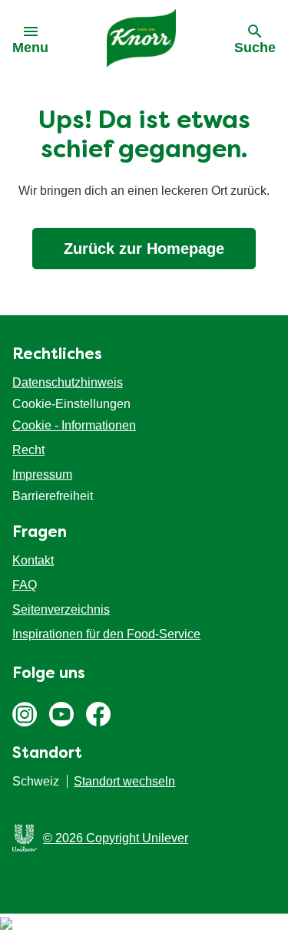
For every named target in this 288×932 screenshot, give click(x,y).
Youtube (61, 714)
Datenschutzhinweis (67, 382)
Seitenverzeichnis (61, 609)
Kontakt (33, 560)
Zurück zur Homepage (144, 248)
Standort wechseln (124, 781)
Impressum (42, 474)
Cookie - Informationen (74, 425)
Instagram (24, 714)
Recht (28, 449)
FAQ (24, 584)
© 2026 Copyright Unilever (115, 838)
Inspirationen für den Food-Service (106, 634)
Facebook (98, 714)
